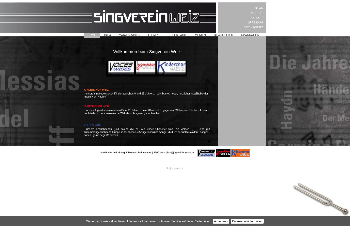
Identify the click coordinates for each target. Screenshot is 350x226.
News (259, 8)
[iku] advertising (175, 168)
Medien (200, 34)
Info (107, 34)
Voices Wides (129, 34)
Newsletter (223, 34)
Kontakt (257, 12)
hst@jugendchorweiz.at (180, 152)
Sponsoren (250, 34)
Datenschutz (253, 27)
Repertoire (178, 34)
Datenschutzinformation (247, 221)
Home (92, 34)
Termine (154, 34)
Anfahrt (257, 17)
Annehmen (221, 221)
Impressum (255, 22)
